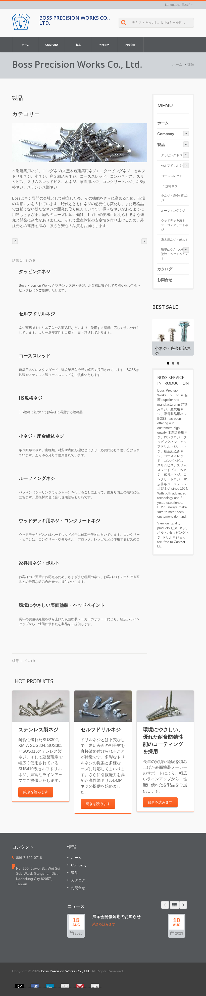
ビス (174, 528)
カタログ (104, 45)
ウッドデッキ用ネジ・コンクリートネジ (59, 520)
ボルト (162, 532)
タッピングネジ (34, 271)
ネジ (182, 528)
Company (52, 45)
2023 (79, 933)
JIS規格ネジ (30, 398)
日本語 (185, 5)
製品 (78, 45)
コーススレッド (34, 356)
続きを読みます (35, 791)
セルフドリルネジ (37, 314)
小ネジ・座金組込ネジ (41, 436)
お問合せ (130, 45)
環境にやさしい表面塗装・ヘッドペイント (62, 605)
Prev (165, 905)
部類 (190, 64)
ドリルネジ (171, 537)
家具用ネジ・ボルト (39, 563)
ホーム (25, 45)
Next (183, 905)
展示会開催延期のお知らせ (116, 916)
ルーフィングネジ (37, 478)
